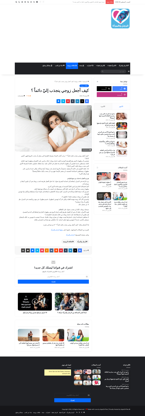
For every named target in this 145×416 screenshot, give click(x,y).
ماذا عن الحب (59, 65)
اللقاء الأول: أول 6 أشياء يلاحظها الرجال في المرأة (106, 124)
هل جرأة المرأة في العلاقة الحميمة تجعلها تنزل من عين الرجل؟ (107, 152)
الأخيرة (103, 106)
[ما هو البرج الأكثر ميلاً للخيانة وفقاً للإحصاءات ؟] (121, 144)
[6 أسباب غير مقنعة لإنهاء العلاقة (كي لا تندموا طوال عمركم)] (29, 335)
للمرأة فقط (112, 65)
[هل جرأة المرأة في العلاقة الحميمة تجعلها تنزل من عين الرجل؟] (121, 153)
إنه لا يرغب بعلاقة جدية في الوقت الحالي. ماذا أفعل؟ (79, 344)
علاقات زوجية (71, 65)
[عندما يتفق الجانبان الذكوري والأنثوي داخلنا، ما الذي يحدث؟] (120, 176)
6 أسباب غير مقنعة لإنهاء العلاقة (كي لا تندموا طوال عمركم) (29, 344)
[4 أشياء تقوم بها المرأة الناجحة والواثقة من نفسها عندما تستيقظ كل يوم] (96, 371)
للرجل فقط (100, 65)
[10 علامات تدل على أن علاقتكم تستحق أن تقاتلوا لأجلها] (53, 335)
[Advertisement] (72, 48)
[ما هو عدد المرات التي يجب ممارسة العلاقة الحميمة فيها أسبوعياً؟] (121, 116)
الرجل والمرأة (123, 65)
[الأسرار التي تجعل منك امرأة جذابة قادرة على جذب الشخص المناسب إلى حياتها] (104, 196)
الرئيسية (85, 81)
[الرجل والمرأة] (120, 18)
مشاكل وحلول (46, 65)
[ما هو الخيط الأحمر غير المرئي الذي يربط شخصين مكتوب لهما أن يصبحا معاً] (121, 134)
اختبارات (89, 65)
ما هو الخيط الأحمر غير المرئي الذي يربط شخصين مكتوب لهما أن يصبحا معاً (106, 134)
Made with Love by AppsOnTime (98, 409)
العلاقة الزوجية (68, 242)
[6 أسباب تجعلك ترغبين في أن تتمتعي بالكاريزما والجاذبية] (87, 382)
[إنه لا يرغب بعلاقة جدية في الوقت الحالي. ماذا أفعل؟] (78, 335)
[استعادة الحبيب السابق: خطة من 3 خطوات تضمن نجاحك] (96, 382)
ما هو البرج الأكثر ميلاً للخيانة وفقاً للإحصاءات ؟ (107, 143)
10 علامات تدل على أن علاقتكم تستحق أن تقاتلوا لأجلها (53, 344)
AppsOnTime (125, 409)
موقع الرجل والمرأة (57, 230)
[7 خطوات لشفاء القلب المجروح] (104, 176)
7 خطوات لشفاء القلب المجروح (96, 2)
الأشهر (121, 106)
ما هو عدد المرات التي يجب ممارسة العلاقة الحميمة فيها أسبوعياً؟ (107, 116)
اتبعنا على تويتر (66, 365)
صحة (81, 65)
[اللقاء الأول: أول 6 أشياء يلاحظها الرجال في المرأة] (121, 126)
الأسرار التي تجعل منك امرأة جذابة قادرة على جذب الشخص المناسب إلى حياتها (104, 205)
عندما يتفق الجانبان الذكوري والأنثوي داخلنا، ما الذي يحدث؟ (120, 184)
